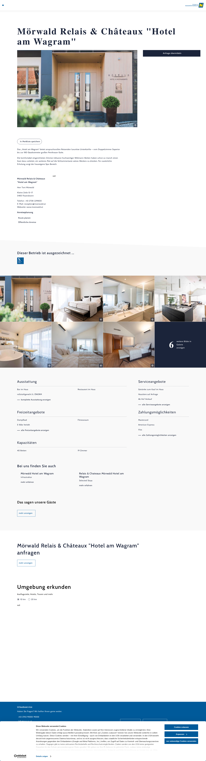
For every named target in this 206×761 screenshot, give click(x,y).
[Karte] (9, 5)
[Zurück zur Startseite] (194, 5)
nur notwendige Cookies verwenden (181, 741)
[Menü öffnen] (3, 5)
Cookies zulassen (181, 727)
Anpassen (180, 734)
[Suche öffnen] (15, 5)
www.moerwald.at (35, 207)
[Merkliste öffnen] (12, 5)
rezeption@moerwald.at (35, 204)
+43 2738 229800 (33, 201)
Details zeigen (42, 756)
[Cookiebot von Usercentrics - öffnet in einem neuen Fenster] (20, 756)
